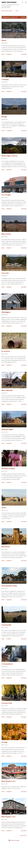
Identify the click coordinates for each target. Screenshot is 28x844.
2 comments (9, 404)
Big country (6, 234)
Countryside (6, 625)
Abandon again (7, 429)
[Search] (22, 2)
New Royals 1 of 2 (8, 817)
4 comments (9, 287)
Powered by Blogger (14, 840)
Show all (23, 17)
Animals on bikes (8, 468)
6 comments (9, 54)
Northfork (6, 547)
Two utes (5, 273)
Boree (4, 40)
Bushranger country (9, 156)
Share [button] (3, 54)
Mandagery (6, 312)
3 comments (9, 208)
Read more (23, 54)
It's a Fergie (6, 195)
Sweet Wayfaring (9, 2)
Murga (4, 117)
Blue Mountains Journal (7, 10)
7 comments (9, 91)
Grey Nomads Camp (9, 586)
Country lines (7, 703)
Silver (4, 507)
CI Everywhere (7, 664)
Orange (4, 742)
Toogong (5, 79)
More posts (23, 835)
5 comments (9, 521)
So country (6, 351)
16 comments (9, 130)
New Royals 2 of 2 (8, 781)
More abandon (7, 390)
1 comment (8, 248)
